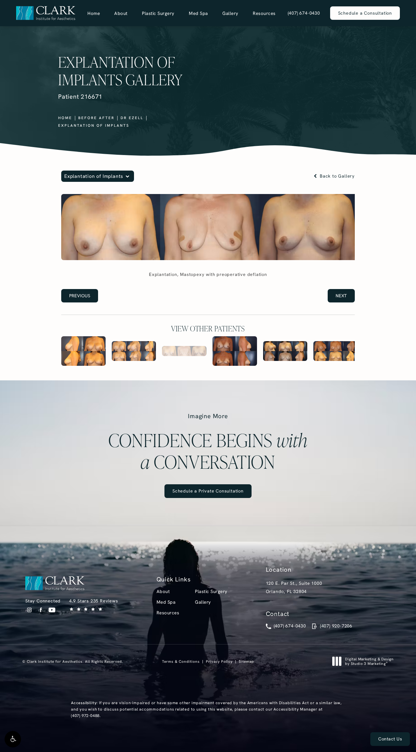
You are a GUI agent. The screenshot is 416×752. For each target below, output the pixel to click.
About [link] (121, 13)
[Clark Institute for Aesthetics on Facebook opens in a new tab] (41, 610)
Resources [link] (264, 13)
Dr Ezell (132, 117)
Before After (96, 117)
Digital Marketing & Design (369, 661)
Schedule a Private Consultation (208, 491)
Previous (79, 295)
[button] (13, 739)
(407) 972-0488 (85, 715)
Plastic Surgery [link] (158, 13)
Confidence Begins (208, 442)
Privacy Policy (219, 661)
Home (65, 117)
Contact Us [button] (390, 739)
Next (341, 295)
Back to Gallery (336, 176)
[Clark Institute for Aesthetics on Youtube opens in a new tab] (52, 610)
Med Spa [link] (198, 13)
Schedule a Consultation (365, 13)
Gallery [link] (230, 13)
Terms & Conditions (181, 661)
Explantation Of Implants (93, 125)
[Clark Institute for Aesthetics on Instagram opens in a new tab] (29, 610)
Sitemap (246, 661)
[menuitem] (93, 13)
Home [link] (93, 13)
